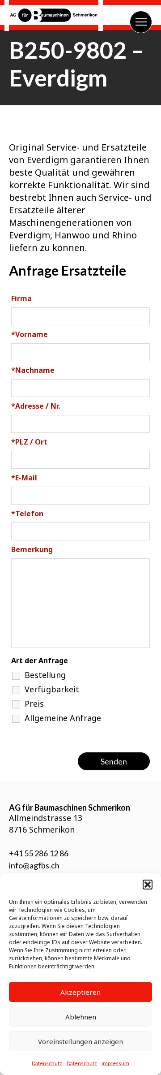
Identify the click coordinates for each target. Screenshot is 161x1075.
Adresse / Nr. (35, 406)
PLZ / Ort (29, 441)
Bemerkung (32, 549)
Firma (21, 298)
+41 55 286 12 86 (38, 853)
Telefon (27, 513)
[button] (147, 884)
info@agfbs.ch (34, 865)
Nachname (33, 370)
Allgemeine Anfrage (63, 717)
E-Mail (24, 477)
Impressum (115, 1063)
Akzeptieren (80, 992)
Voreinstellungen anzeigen (80, 1041)
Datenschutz (47, 1063)
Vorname (29, 334)
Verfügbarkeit (52, 689)
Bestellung (45, 674)
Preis (34, 703)
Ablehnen (80, 1016)
